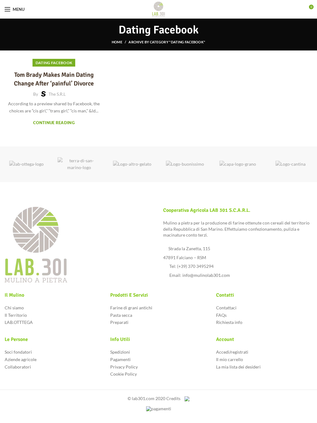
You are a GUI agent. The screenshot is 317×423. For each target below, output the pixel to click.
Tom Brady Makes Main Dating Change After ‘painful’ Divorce (54, 79)
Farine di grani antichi (131, 307)
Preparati (119, 322)
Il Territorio (16, 315)
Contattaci (226, 307)
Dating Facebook (54, 62)
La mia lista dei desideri (238, 366)
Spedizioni (120, 352)
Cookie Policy (123, 374)
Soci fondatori (18, 352)
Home (117, 42)
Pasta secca (121, 315)
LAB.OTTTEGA (19, 322)
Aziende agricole (21, 359)
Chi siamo (14, 307)
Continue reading (54, 123)
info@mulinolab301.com (206, 275)
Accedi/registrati (232, 352)
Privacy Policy (124, 366)
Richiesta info (229, 322)
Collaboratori (18, 366)
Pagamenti (120, 359)
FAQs (221, 315)
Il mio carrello (229, 359)
